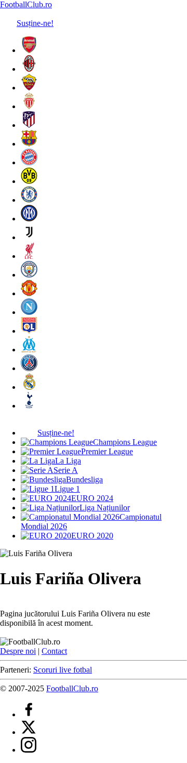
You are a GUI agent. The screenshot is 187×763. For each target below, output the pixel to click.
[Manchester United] (29, 293)
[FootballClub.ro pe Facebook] (28, 714)
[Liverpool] (29, 256)
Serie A (66, 470)
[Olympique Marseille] (29, 349)
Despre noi (18, 651)
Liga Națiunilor (104, 507)
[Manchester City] (29, 274)
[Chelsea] (29, 199)
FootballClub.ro (26, 4)
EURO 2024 (92, 498)
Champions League (125, 442)
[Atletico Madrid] (29, 125)
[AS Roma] (29, 87)
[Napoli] (29, 312)
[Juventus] (29, 237)
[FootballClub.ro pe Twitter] (28, 732)
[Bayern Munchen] (29, 162)
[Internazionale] (29, 218)
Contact (54, 651)
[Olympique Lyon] (29, 330)
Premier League (107, 451)
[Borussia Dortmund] (29, 181)
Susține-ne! (35, 23)
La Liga (68, 460)
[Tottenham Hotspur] (29, 405)
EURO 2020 (92, 535)
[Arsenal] (29, 50)
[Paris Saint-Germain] (29, 368)
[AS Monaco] (29, 106)
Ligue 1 (67, 488)
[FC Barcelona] (29, 143)
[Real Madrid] (29, 387)
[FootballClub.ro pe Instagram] (28, 749)
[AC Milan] (29, 68)
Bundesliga (84, 479)
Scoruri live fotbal (62, 669)
